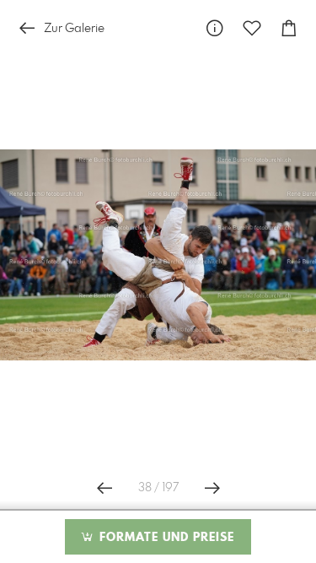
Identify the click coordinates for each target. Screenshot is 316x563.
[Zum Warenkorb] (289, 28)
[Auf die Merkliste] (252, 28)
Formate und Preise (164, 538)
